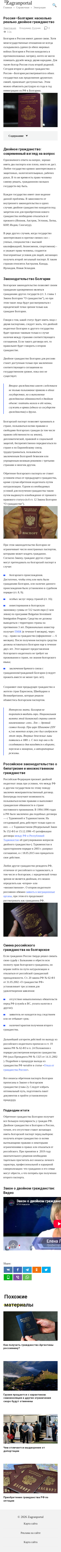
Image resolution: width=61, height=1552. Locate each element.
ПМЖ (18, 631)
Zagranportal (19, 3)
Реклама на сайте (30, 1533)
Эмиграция (9, 28)
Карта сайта (30, 1523)
